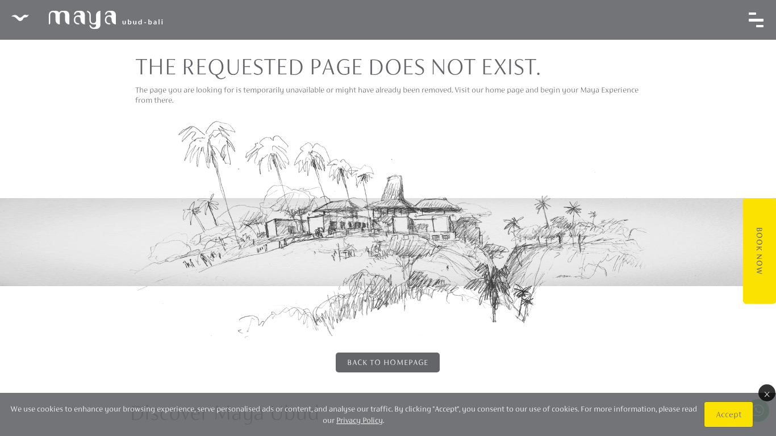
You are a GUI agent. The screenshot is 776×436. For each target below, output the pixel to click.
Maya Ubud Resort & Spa (87, 20)
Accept (728, 414)
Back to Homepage (387, 362)
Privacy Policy (359, 420)
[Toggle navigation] (756, 20)
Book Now (759, 251)
